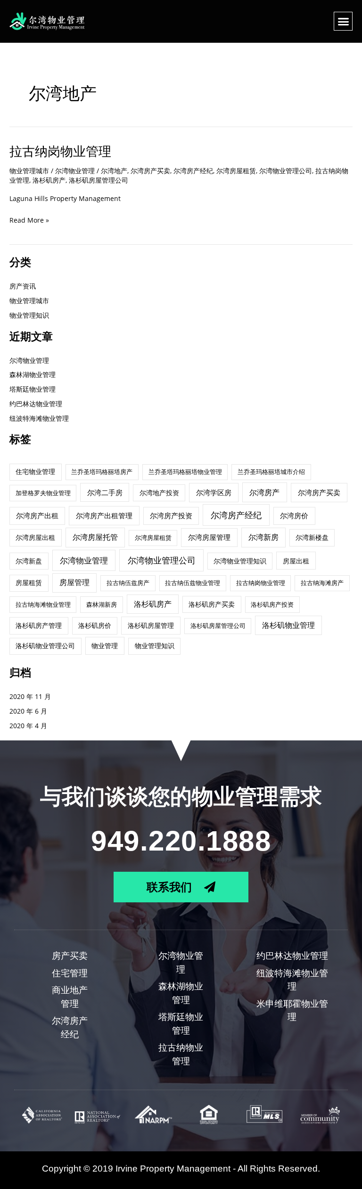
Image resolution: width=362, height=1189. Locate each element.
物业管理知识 (29, 315)
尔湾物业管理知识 (240, 560)
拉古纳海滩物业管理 (43, 604)
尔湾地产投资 (159, 492)
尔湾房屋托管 (95, 537)
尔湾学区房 (213, 493)
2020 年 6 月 (28, 711)
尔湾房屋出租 (35, 537)
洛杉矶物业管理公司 (45, 645)
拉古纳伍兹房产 (128, 582)
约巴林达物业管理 (35, 403)
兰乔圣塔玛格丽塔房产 (101, 471)
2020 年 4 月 (28, 725)
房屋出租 (296, 560)
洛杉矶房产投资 (272, 604)
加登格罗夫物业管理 (43, 493)
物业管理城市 (29, 170)
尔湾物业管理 (29, 360)
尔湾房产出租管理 (104, 516)
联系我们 (171, 886)
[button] (343, 21)
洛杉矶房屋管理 (151, 625)
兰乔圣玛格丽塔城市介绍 (271, 471)
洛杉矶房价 (94, 625)
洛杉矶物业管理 (288, 625)
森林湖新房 (101, 604)
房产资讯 (22, 285)
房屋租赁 (29, 582)
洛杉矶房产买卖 (212, 604)
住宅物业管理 (35, 471)
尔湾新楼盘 (312, 537)
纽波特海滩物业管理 (39, 418)
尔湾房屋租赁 (236, 170)
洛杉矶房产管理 (39, 625)
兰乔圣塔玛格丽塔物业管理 (185, 471)
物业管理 (104, 645)
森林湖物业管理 (32, 374)
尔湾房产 (264, 492)
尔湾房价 (294, 515)
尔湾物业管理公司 (285, 170)
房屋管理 (74, 582)
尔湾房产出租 (37, 515)
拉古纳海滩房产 (322, 582)
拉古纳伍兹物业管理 (192, 582)
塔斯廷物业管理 (32, 389)
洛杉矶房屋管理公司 (98, 180)
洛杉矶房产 (49, 180)
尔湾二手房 (105, 492)
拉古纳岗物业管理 (60, 151)
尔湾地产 (114, 170)
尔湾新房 (263, 537)
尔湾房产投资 (171, 515)
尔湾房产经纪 (193, 170)
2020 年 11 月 (30, 696)
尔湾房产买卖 (150, 170)
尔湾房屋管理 (209, 537)
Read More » (29, 220)
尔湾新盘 (29, 560)
